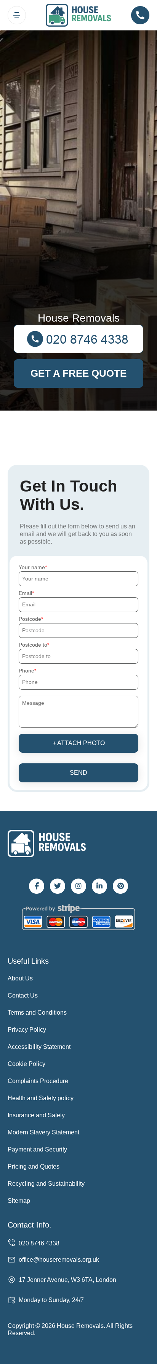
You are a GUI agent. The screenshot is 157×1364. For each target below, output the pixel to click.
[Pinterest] (120, 886)
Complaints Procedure (38, 1081)
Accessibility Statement (39, 1047)
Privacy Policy (27, 1029)
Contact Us (23, 995)
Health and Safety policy (41, 1098)
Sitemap (19, 1200)
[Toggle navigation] (17, 15)
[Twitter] (57, 886)
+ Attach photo (79, 743)
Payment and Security (37, 1149)
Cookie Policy (26, 1064)
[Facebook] (36, 886)
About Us (20, 978)
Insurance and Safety (36, 1115)
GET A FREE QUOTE (78, 373)
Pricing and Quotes (33, 1166)
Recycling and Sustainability (46, 1183)
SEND (78, 772)
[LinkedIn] (99, 886)
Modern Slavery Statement (43, 1132)
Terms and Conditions (37, 1012)
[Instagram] (78, 886)
